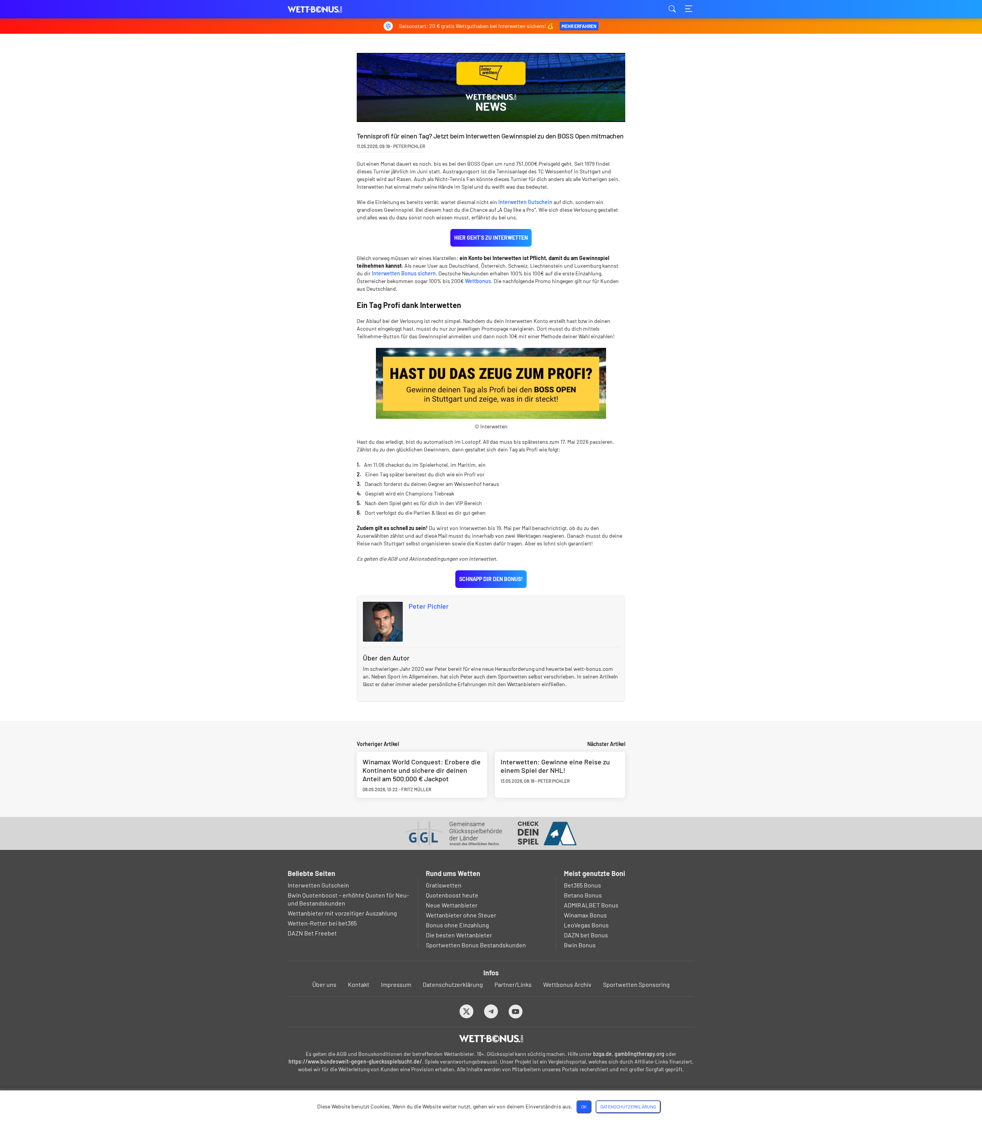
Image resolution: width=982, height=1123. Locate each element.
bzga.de (602, 1054)
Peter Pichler (429, 606)
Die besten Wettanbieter (459, 935)
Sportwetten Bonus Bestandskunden (476, 944)
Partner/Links (513, 984)
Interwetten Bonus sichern (404, 273)
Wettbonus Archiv (567, 984)
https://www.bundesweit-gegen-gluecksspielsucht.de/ (355, 1061)
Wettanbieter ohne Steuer (461, 915)
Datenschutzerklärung (453, 984)
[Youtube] (516, 1011)
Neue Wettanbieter (452, 905)
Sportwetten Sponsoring (636, 984)
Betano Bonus (583, 895)
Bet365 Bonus (582, 885)
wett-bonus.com (326, 9)
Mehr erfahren (579, 26)
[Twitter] (467, 1011)
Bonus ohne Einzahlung (457, 925)
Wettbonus (478, 281)
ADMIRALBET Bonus (591, 905)
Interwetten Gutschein (525, 202)
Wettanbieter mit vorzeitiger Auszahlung (342, 913)
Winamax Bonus (585, 915)
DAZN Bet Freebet (312, 933)
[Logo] (491, 1038)
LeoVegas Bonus (586, 925)
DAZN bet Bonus (586, 935)
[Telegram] (491, 1011)
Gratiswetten (443, 885)
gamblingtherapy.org (639, 1054)
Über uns (324, 984)
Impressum (396, 984)
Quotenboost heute (452, 895)
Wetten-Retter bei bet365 (322, 923)
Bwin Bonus (580, 944)
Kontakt (358, 984)
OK (584, 1106)
